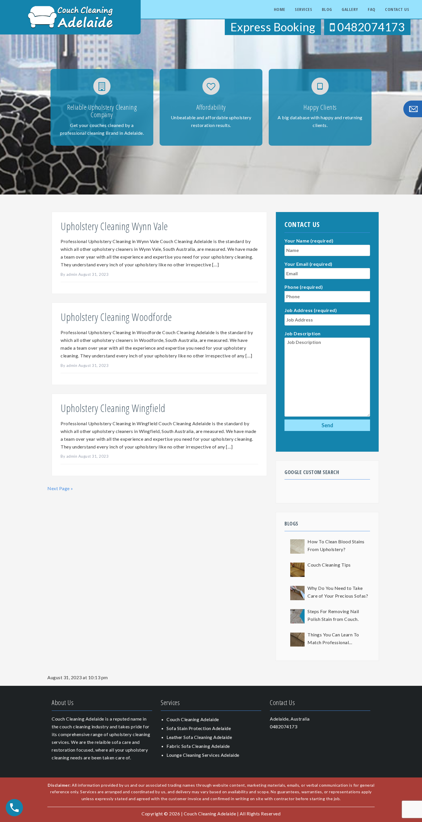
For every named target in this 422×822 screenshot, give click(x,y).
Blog (327, 9)
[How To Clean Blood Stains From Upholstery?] (297, 546)
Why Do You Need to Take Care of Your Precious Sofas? (337, 591)
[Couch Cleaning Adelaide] (70, 16)
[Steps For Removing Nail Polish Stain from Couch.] (297, 616)
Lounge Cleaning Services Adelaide (203, 755)
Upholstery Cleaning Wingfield (113, 408)
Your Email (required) (308, 264)
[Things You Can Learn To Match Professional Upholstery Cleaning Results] (297, 639)
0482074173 (370, 27)
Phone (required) (303, 287)
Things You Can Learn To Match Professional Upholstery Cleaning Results (337, 639)
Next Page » (60, 488)
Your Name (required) (308, 240)
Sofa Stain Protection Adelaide (199, 728)
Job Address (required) (310, 310)
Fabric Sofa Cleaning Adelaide (198, 746)
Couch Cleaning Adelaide (193, 719)
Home (279, 9)
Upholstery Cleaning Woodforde (116, 317)
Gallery (350, 9)
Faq (371, 9)
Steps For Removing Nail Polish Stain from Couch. (333, 615)
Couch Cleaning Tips (329, 564)
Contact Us (397, 9)
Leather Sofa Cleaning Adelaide (199, 737)
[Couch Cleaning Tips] (297, 570)
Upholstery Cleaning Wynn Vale (114, 226)
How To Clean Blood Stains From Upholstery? (336, 545)
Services (303, 9)
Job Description (302, 333)
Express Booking (273, 27)
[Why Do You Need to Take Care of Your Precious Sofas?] (297, 593)
